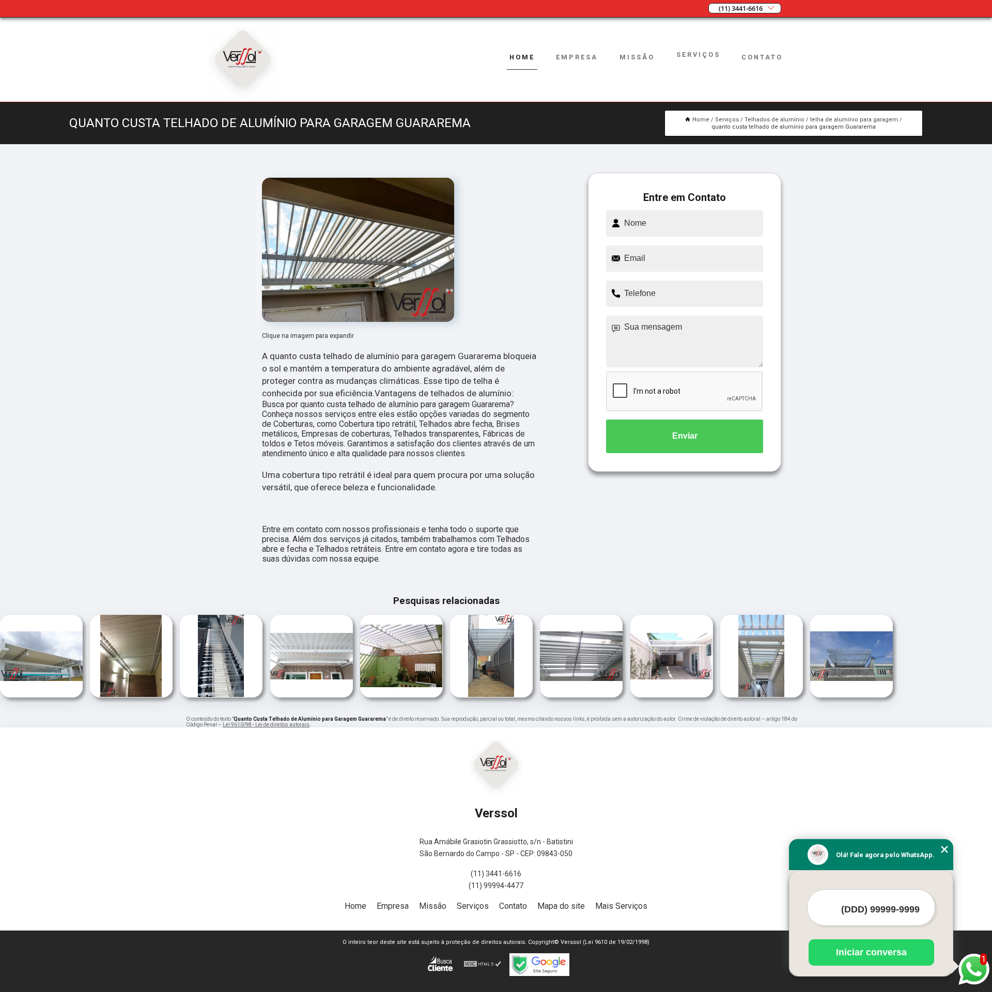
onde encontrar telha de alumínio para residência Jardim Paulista (626, 657)
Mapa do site (561, 906)
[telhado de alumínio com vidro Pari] (761, 695)
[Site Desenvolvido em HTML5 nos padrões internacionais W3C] (482, 964)
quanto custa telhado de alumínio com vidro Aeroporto (179, 657)
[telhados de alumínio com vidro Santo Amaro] (131, 695)
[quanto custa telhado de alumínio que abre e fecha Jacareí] (851, 695)
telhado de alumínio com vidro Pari (720, 657)
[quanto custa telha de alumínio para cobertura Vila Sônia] (491, 695)
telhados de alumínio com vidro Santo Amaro (90, 657)
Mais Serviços (621, 906)
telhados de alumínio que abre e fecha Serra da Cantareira (267, 657)
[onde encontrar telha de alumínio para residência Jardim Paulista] (671, 695)
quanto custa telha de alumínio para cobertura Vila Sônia (449, 657)
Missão (637, 57)
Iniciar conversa (871, 952)
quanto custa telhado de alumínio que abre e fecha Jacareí (807, 657)
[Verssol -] (243, 95)
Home (522, 57)
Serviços (698, 54)
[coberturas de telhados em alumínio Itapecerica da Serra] (401, 695)
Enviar (685, 435)
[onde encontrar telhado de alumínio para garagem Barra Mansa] (581, 695)
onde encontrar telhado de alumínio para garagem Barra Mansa (533, 657)
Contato (762, 57)
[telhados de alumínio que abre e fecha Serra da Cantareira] (311, 695)
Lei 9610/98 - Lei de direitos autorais (266, 724)
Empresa (577, 57)
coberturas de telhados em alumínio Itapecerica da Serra (351, 657)
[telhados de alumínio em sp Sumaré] (41, 695)
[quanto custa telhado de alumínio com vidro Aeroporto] (221, 695)
